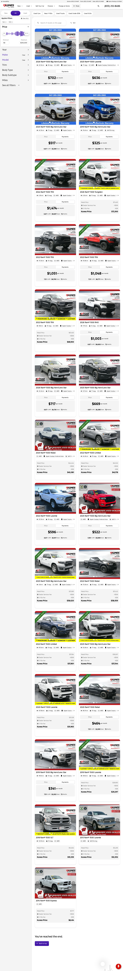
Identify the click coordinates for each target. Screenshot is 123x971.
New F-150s (48, 13)
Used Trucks (60, 13)
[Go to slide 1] (50, 57)
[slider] (4, 33)
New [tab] (6, 13)
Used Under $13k (74, 13)
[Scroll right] (74, 65)
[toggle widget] (118, 966)
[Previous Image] (37, 44)
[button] (38, 44)
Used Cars (36, 13)
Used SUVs (88, 13)
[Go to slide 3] (55, 57)
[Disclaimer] (82, 205)
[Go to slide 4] (58, 57)
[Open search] (98, 6)
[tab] (45, 71)
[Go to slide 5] (61, 57)
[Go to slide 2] (53, 57)
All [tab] (16, 13)
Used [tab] (25, 13)
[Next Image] (73, 44)
